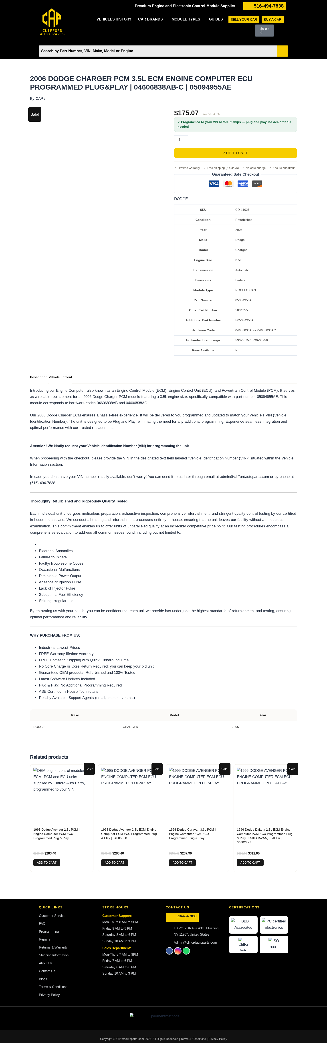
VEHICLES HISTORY (114, 19)
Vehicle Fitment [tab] (60, 377)
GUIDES (216, 19)
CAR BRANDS (150, 19)
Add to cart (235, 153)
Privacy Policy (217, 1039)
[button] (151, 19)
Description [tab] (39, 377)
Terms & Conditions (194, 1039)
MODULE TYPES (186, 19)
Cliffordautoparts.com (130, 1039)
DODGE (181, 199)
